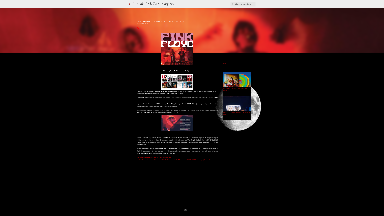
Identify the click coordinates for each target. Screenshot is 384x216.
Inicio (224, 63)
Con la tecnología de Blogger (193, 210)
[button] (138, 27)
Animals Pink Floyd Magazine (153, 4)
